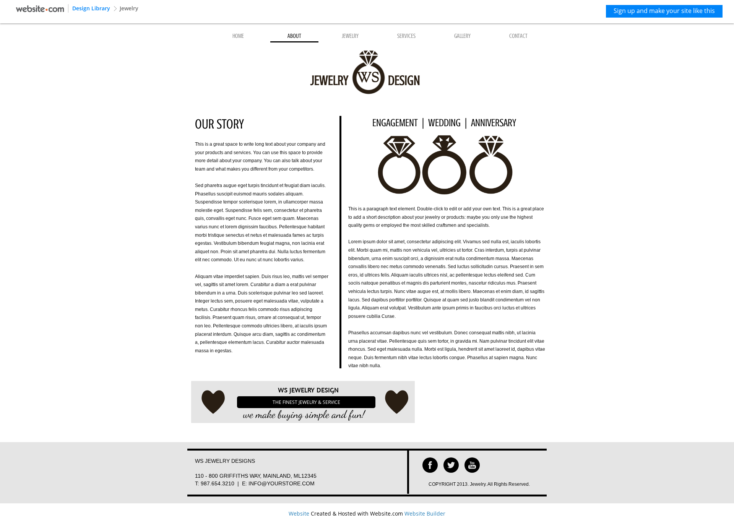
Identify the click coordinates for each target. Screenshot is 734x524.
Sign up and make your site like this (664, 11)
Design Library (91, 8)
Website (299, 513)
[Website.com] (40, 7)
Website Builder (424, 513)
